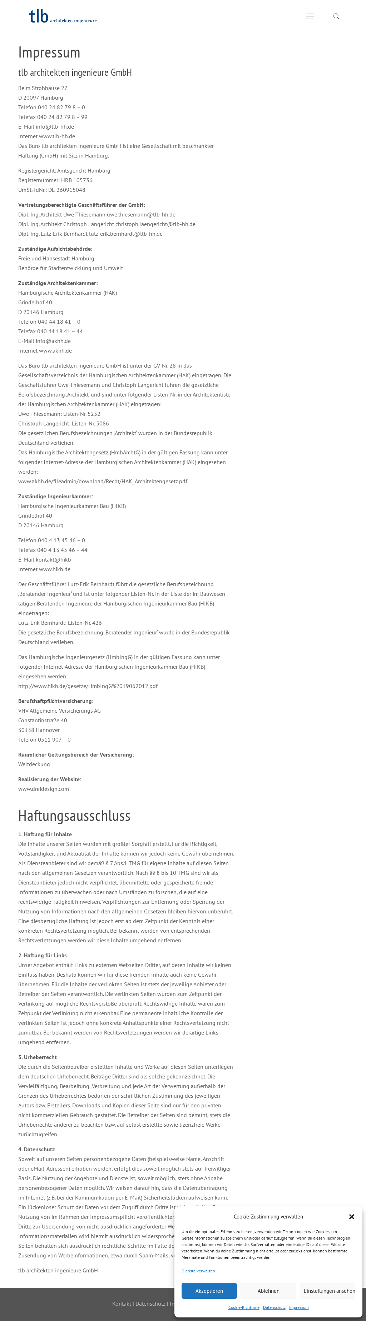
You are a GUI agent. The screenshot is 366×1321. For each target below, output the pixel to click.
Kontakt (121, 1303)
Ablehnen (269, 1290)
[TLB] (63, 16)
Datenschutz (274, 1307)
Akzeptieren (209, 1290)
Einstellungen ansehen (329, 1290)
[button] (351, 1216)
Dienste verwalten (198, 1270)
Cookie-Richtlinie (243, 1307)
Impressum (299, 1307)
